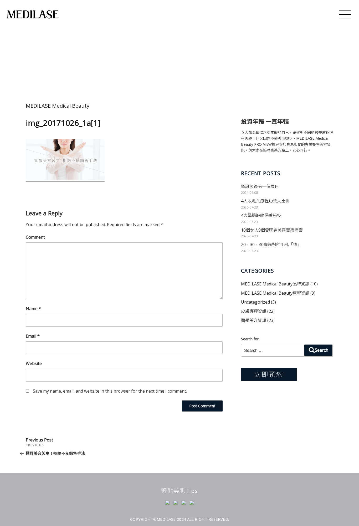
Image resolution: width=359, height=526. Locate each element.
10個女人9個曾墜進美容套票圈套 (272, 230)
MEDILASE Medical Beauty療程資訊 (275, 293)
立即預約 (269, 374)
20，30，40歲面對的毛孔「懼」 (271, 244)
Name (33, 308)
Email (33, 336)
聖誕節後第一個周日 (260, 186)
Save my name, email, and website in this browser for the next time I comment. (110, 391)
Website (34, 363)
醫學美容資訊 (253, 320)
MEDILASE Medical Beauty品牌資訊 (275, 284)
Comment (35, 237)
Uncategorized (255, 302)
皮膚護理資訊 (253, 311)
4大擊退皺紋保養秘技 (261, 215)
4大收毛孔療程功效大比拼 (265, 201)
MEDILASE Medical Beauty (57, 105)
